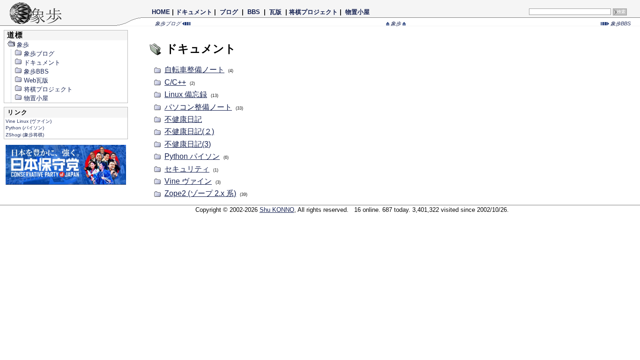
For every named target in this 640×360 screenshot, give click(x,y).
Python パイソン (192, 156)
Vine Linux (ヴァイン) (29, 121)
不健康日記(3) (187, 144)
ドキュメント (194, 11)
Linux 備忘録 (185, 94)
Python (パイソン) (25, 127)
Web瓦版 (36, 80)
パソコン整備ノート (198, 107)
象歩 (395, 23)
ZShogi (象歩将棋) (25, 134)
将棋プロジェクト (313, 11)
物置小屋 (357, 11)
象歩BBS (620, 23)
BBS (254, 11)
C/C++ (175, 82)
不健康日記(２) (189, 131)
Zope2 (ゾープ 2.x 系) (200, 193)
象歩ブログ (168, 23)
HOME (161, 11)
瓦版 (275, 11)
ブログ (229, 11)
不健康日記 (183, 119)
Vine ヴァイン (188, 181)
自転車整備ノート (194, 70)
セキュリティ (186, 169)
